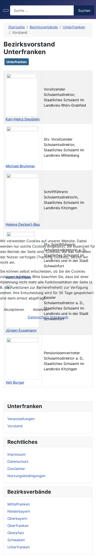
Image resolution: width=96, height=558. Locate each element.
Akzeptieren (14, 309)
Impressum (59, 317)
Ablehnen (40, 309)
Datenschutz (38, 317)
